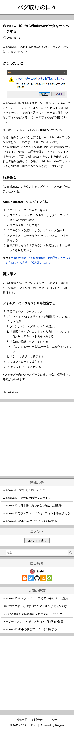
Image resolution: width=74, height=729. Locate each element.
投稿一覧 (21, 719)
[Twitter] (31, 580)
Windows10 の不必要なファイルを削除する (30, 521)
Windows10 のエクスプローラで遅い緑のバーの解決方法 (38, 598)
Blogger (59, 725)
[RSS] (43, 580)
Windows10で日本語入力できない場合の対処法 (32, 505)
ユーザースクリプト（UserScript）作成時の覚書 (33, 621)
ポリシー (52, 719)
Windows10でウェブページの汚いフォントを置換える (36, 513)
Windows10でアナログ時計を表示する (27, 497)
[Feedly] (49, 580)
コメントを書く (37, 540)
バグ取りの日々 (37, 7)
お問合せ (37, 719)
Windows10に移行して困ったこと (24, 490)
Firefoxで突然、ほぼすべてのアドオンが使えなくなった (37, 606)
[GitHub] (37, 580)
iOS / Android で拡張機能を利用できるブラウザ (32, 613)
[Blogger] (25, 580)
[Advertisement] (37, 439)
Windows (13, 392)
